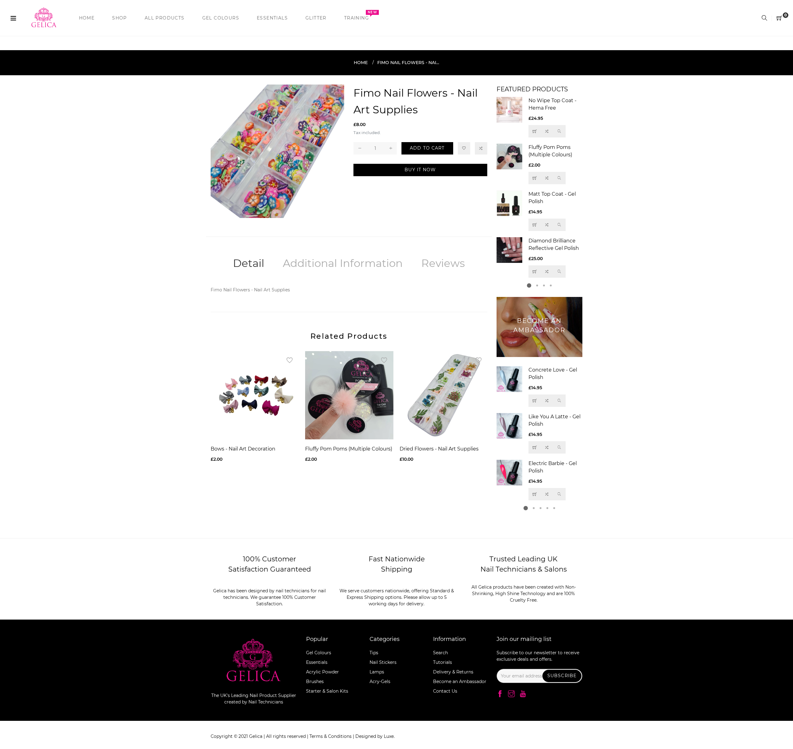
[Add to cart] (534, 225)
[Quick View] (559, 131)
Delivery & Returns (453, 672)
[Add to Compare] (481, 148)
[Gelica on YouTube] (522, 694)
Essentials (316, 662)
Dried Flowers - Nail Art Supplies (439, 449)
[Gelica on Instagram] (511, 694)
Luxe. (389, 736)
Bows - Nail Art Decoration (243, 449)
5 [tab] (554, 508)
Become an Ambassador (459, 681)
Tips (374, 652)
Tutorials (442, 662)
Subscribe (561, 675)
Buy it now (420, 169)
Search (440, 652)
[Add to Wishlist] (464, 148)
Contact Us (445, 691)
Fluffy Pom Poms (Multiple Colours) (348, 449)
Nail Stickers (383, 662)
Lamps (377, 672)
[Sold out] (534, 131)
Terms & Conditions (331, 736)
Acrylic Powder (322, 672)
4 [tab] (551, 285)
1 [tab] (529, 285)
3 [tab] (544, 285)
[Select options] (534, 178)
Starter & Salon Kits (327, 691)
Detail (248, 263)
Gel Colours (318, 652)
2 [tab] (537, 285)
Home (361, 62)
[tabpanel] (540, 187)
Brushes (315, 681)
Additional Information (343, 263)
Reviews (443, 263)
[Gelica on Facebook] (500, 694)
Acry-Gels (380, 681)
